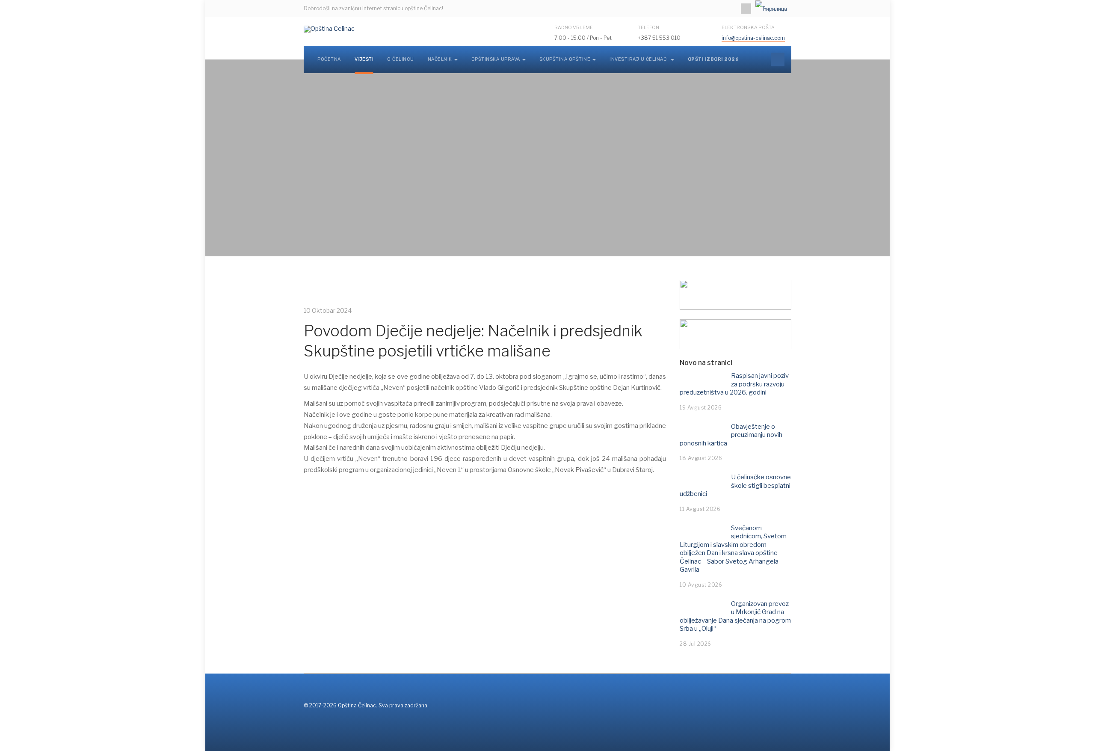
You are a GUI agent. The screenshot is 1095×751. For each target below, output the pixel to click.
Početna (329, 59)
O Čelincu (400, 59)
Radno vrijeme (573, 27)
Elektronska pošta (748, 27)
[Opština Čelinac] (329, 29)
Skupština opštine (565, 59)
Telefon (648, 27)
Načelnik (440, 59)
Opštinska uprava (495, 59)
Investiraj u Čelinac (639, 59)
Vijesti (364, 59)
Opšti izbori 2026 (713, 59)
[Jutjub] (746, 8)
